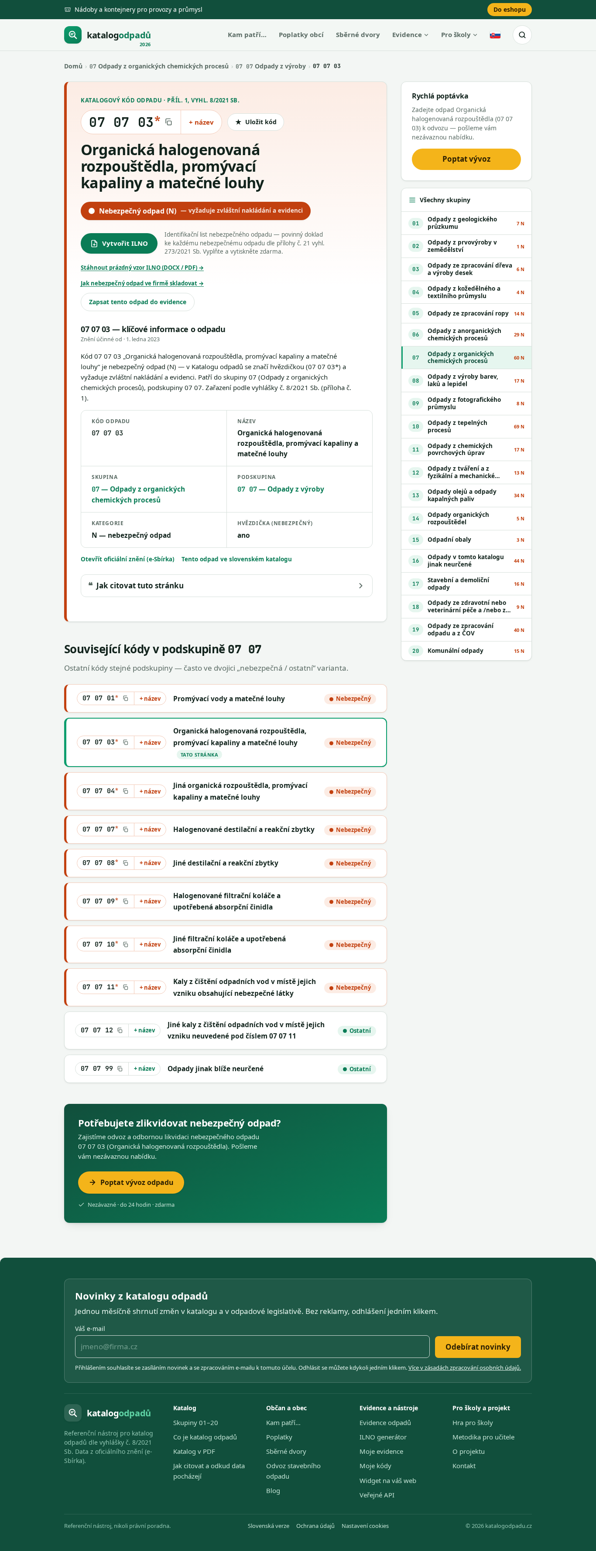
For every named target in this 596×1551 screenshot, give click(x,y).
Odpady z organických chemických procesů (159, 66)
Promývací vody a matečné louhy (229, 698)
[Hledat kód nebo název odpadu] (522, 34)
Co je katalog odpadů (205, 1436)
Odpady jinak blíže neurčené (216, 1068)
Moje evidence (381, 1451)
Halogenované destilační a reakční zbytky (244, 829)
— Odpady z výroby (280, 489)
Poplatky (279, 1436)
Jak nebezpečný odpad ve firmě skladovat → (142, 283)
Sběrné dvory (358, 34)
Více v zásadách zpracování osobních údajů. (464, 1367)
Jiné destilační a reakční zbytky (225, 863)
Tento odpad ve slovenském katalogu (237, 559)
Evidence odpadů (385, 1422)
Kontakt (464, 1465)
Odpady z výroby (271, 66)
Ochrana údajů (315, 1526)
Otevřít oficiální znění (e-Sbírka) (128, 559)
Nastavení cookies (365, 1526)
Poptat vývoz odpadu (137, 1182)
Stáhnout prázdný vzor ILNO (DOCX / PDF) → (142, 268)
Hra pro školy (472, 1422)
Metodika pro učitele (483, 1436)
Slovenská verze (268, 1526)
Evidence (407, 34)
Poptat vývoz (466, 159)
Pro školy (456, 34)
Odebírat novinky (477, 1347)
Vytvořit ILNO (125, 243)
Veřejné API (377, 1494)
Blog (273, 1490)
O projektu (468, 1451)
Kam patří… (247, 34)
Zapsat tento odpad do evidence (137, 302)
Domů (73, 66)
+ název (201, 122)
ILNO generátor (383, 1436)
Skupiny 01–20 (195, 1422)
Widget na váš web (388, 1480)
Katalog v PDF (194, 1451)
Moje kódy (375, 1465)
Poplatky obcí (301, 34)
